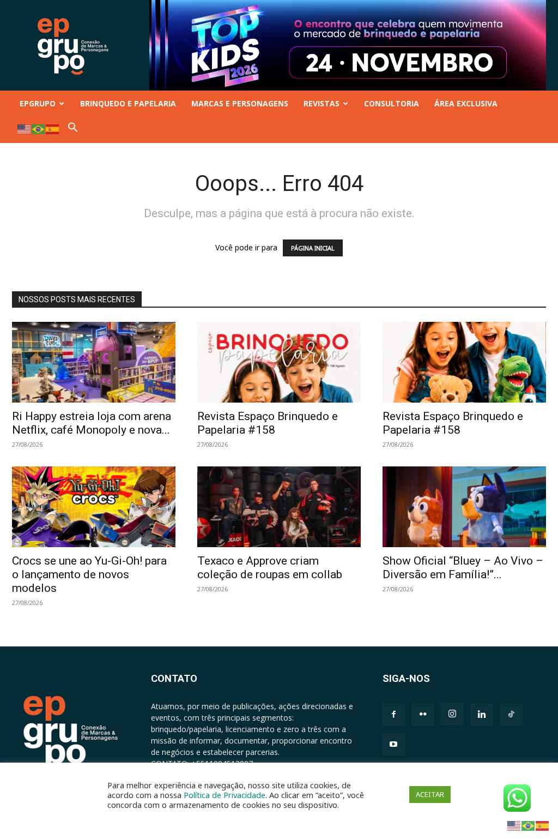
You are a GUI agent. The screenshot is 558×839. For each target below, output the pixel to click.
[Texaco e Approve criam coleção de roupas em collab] (279, 506)
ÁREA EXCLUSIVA (466, 103)
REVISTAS (321, 103)
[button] (73, 129)
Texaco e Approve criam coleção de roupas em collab (269, 567)
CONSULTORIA (391, 103)
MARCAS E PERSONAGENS (239, 103)
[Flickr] (423, 715)
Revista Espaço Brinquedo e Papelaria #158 (267, 423)
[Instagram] (452, 714)
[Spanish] (53, 128)
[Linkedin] (482, 715)
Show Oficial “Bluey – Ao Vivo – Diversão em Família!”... (463, 567)
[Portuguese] (39, 128)
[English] (24, 128)
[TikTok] (511, 715)
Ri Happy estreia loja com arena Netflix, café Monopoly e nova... (91, 423)
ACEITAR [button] (430, 794)
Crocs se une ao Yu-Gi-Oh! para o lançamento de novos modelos (89, 574)
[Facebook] (393, 715)
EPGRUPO (38, 103)
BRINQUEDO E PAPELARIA (128, 103)
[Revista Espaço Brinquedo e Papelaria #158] (279, 362)
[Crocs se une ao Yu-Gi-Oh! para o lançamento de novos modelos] (93, 506)
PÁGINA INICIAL (313, 248)
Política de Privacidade (224, 794)
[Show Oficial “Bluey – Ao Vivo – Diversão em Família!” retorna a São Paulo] (464, 506)
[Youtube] (393, 745)
